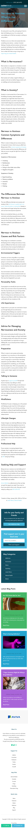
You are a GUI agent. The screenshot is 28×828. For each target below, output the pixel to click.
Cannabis (14, 779)
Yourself (14, 766)
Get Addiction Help (14, 524)
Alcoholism (8, 561)
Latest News (10, 500)
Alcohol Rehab (14, 776)
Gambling (7, 568)
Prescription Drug (14, 788)
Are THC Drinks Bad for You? (12, 595)
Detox (7, 565)
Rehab (7, 579)
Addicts (14, 755)
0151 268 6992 (17, 2)
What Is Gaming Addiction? (11, 634)
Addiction (7, 558)
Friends (14, 764)
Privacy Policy (9, 741)
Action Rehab (4, 483)
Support (14, 810)
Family (14, 762)
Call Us (7, 825)
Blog (14, 807)
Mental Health (18, 500)
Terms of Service (18, 741)
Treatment (14, 800)
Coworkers (14, 757)
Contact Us (19, 825)
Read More (6, 625)
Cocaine (14, 781)
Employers (14, 759)
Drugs (14, 783)
